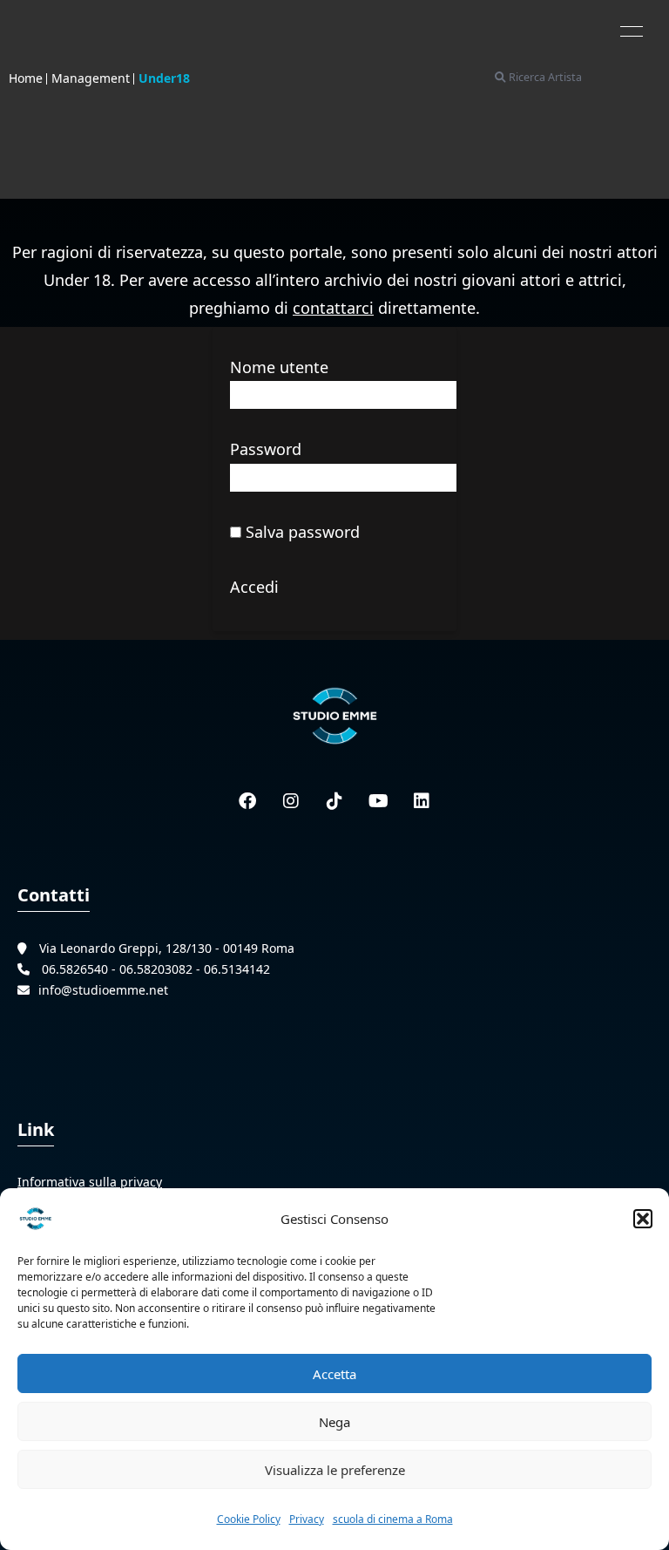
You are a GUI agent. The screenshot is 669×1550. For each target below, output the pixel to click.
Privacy (306, 1519)
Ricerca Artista (544, 77)
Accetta (334, 1374)
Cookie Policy (248, 1519)
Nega (334, 1422)
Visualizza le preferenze (335, 1470)
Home (26, 78)
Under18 (164, 78)
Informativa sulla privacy (89, 1181)
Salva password (300, 531)
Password (265, 448)
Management (90, 78)
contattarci (333, 307)
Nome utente (279, 367)
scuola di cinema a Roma (393, 1519)
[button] (643, 1218)
